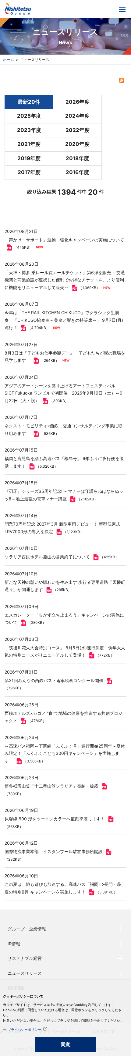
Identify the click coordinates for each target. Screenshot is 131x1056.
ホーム (8, 59)
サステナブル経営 (25, 958)
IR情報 (14, 943)
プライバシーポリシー (24, 1029)
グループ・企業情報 (27, 928)
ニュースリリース (25, 973)
